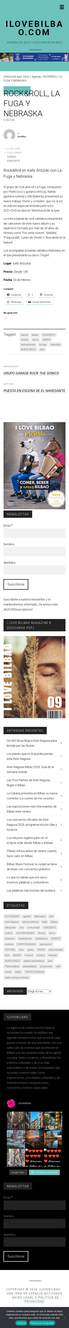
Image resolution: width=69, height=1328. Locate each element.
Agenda (11, 157)
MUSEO (17, 955)
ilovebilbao (22, 136)
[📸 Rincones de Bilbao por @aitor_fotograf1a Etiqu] (53, 1139)
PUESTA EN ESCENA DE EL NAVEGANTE (34, 391)
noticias (52, 955)
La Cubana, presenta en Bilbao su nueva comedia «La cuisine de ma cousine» (32, 796)
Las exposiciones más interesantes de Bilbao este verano (32, 809)
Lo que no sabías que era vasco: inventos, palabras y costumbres (28, 880)
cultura (8, 933)
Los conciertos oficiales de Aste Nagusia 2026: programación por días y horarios (32, 824)
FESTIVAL (10, 949)
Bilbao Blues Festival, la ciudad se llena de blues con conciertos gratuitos (32, 866)
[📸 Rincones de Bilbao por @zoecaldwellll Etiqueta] (16, 1139)
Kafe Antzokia (22, 263)
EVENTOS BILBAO (26, 944)
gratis (30, 949)
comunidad (33, 927)
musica (29, 955)
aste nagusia (12, 922)
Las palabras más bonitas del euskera (31, 890)
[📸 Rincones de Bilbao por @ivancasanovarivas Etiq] (16, 1158)
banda (24, 335)
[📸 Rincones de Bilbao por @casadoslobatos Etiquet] (53, 1121)
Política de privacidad (42, 1323)
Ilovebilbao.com (34, 28)
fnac (21, 949)
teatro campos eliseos (17, 977)
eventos (9, 944)
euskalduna (41, 938)
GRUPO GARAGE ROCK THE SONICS (31, 373)
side (58, 966)
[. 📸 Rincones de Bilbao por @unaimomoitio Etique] (34, 1139)
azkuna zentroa (30, 922)
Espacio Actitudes (45, 1293)
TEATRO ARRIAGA (34, 972)
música (41, 955)
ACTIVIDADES (12, 916)
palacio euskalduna (34, 961)
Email (8, 525)
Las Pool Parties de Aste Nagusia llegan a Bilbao (28, 782)
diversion (10, 938)
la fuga (42, 344)
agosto (27, 916)
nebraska (55, 344)
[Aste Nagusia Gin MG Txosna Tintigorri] (34, 60)
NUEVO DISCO (28, 349)
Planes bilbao (12, 966)
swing (8, 972)
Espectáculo (25, 938)
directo (24, 339)
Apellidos (10, 562)
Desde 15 (20, 271)
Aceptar (21, 1323)
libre (7, 955)
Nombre (9, 544)
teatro (18, 972)
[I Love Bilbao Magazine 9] (35, 717)
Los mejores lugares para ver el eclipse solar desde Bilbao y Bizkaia (30, 840)
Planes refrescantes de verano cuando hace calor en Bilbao (32, 853)
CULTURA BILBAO (25, 933)
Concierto (13, 161)
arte (51, 916)
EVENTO (55, 938)
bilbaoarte (10, 927)
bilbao (35, 335)
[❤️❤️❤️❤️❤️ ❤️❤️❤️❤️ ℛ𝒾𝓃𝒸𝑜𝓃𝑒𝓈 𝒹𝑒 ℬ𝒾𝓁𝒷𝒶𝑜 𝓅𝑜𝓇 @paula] (34, 1158)
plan (42, 349)
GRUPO (46, 339)
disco (35, 339)
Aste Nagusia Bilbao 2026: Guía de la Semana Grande (30, 769)
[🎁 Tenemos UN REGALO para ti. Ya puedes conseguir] (16, 1121)
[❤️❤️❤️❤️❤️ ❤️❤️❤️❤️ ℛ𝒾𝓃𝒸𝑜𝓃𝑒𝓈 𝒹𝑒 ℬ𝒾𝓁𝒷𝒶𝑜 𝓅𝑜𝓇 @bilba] (53, 1158)
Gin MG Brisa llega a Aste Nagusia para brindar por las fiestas (32, 743)
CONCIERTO (48, 335)
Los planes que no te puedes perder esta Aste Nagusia (30, 756)
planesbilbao (30, 966)
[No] (64, 1317)
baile (44, 922)
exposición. (46, 944)
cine (21, 927)
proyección (46, 966)
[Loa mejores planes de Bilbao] (35, 508)
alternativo (40, 916)
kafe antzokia (28, 344)
